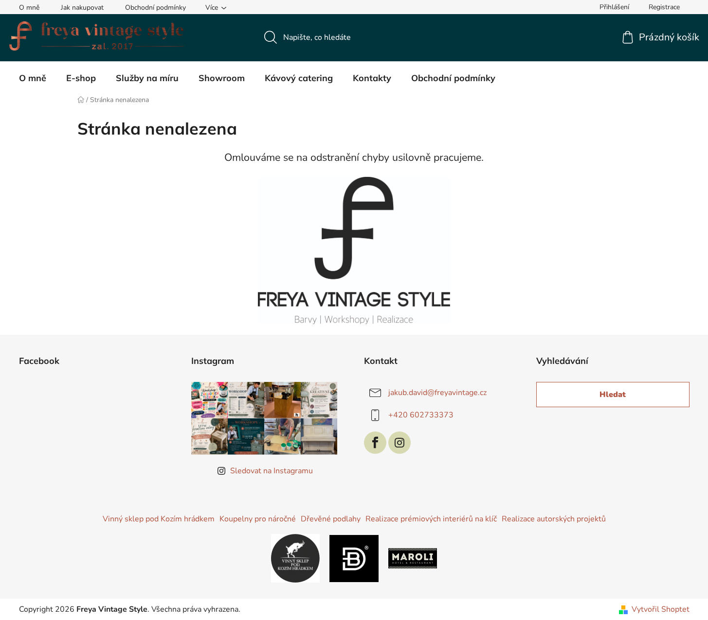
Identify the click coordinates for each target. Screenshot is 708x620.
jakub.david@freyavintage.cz (437, 392)
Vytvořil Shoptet (661, 609)
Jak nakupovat (82, 7)
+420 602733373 (421, 415)
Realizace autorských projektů (554, 519)
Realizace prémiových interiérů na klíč (431, 519)
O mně (29, 7)
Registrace (664, 7)
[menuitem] (32, 78)
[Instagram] (399, 442)
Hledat (612, 394)
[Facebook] (375, 442)
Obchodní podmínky (155, 7)
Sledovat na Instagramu (271, 470)
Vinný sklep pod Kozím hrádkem (159, 519)
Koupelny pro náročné (257, 519)
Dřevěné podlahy (331, 519)
